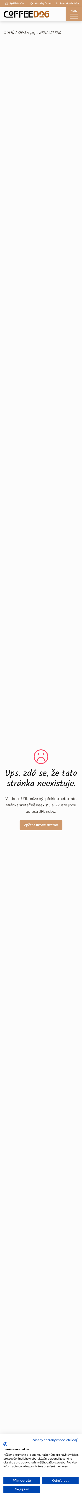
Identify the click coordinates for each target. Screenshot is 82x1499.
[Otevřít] (74, 17)
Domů (9, 33)
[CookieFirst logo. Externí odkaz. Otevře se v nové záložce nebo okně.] (5, 1444)
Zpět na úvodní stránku (41, 825)
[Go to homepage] (24, 14)
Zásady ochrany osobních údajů (55, 1440)
